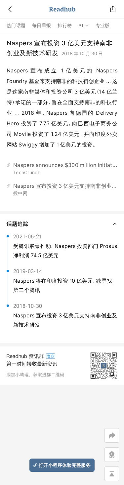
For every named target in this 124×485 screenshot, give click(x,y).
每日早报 (41, 25)
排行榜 (65, 25)
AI (81, 25)
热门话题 (16, 25)
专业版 (103, 25)
